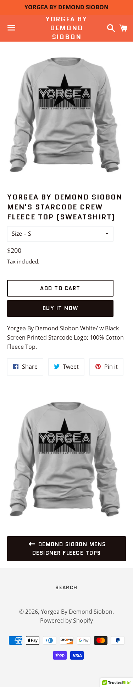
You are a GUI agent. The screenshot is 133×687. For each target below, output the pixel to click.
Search (66, 587)
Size (17, 234)
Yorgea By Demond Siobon (66, 28)
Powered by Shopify (66, 620)
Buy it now (60, 308)
